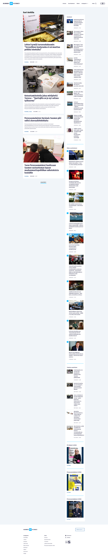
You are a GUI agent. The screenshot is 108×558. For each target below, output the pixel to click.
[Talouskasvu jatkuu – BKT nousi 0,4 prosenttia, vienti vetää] (70, 85)
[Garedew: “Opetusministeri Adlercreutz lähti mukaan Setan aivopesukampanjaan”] (70, 62)
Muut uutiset (26, 545)
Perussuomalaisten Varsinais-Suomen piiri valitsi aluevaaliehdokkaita (42, 119)
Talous (30, 111)
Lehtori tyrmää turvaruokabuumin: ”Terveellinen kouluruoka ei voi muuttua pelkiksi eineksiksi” (42, 47)
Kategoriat (84, 3)
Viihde (25, 553)
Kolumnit (26, 551)
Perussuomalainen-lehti (49, 545)
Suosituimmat (71, 3)
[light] (104, 3)
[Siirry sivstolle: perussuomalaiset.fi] (74, 542)
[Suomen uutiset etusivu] (11, 3)
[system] (102, 3)
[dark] (101, 3)
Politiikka (26, 62)
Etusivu (64, 3)
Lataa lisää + (43, 182)
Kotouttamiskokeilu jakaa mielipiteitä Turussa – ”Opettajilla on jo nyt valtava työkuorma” (41, 98)
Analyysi (25, 541)
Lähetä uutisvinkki (48, 543)
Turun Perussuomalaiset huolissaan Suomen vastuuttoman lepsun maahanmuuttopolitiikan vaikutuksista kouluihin (41, 169)
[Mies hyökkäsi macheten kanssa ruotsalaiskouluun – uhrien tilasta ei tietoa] (76, 197)
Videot (78, 3)
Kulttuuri (25, 547)
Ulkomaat (26, 543)
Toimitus (46, 541)
